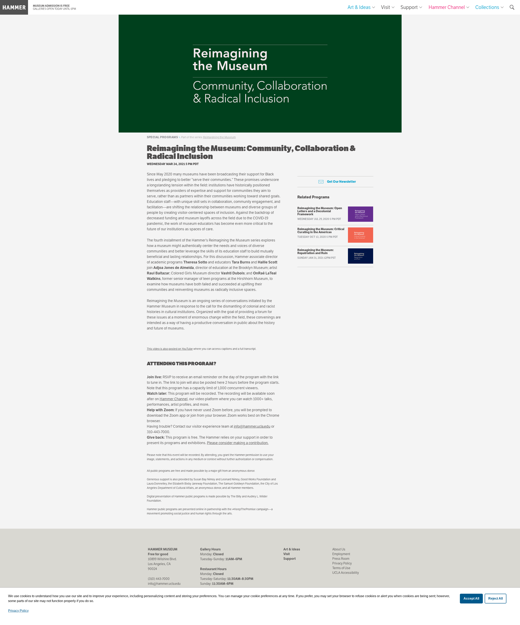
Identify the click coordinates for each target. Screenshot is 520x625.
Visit (385, 7)
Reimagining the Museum (219, 137)
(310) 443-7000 (159, 579)
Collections (487, 7)
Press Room (340, 559)
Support (409, 7)
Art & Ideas (359, 7)
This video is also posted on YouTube (170, 349)
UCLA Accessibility (345, 573)
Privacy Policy (342, 563)
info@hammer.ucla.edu (252, 426)
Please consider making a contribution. (238, 442)
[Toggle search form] (512, 7)
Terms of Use (341, 568)
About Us (338, 549)
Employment (341, 554)
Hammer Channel (447, 7)
